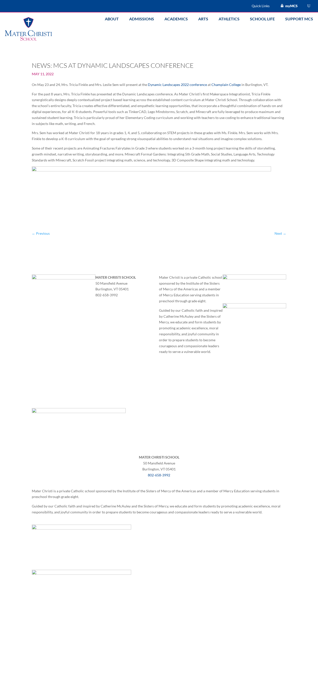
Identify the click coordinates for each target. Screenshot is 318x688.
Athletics (229, 19)
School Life (262, 19)
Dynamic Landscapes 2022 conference (177, 84)
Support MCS (299, 19)
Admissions (141, 19)
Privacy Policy (168, 367)
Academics (176, 19)
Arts (203, 19)
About (112, 19)
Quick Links (261, 6)
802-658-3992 (159, 475)
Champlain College (226, 84)
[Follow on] (99, 302)
